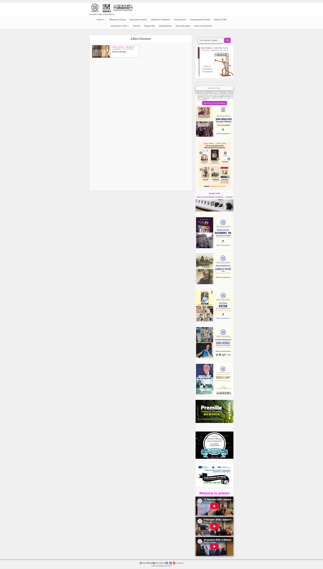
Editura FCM (220, 19)
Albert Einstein (118, 47)
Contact (136, 25)
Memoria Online (117, 19)
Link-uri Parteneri (203, 25)
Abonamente (165, 25)
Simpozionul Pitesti (200, 19)
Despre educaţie (119, 51)
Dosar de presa (183, 25)
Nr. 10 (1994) (128, 49)
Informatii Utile (119, 25)
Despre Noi (149, 25)
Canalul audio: (214, 193)
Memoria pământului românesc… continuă (214, 197)
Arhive (100, 19)
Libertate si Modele (160, 19)
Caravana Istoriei (138, 19)
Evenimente (180, 19)
